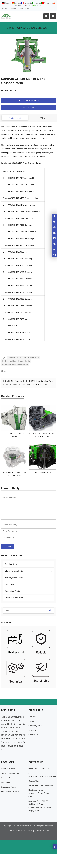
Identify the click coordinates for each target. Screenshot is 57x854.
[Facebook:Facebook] (54, 216)
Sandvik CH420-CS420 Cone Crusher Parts (34, 381)
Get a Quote (24, 9)
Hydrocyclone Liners (14, 577)
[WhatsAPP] (54, 249)
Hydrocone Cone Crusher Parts (16, 361)
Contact (13, 9)
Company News (35, 726)
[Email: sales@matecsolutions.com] (54, 254)
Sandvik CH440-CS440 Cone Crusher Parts (29, 385)
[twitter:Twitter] (54, 221)
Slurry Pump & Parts (14, 571)
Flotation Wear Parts (14, 598)
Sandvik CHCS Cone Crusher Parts (23, 357)
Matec (37, 781)
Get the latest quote (30, 101)
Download (32, 730)
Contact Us (33, 735)
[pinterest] (54, 227)
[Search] (50, 610)
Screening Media (12, 591)
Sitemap (30, 830)
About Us (32, 717)
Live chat (30, 107)
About (4, 9)
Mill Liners (9, 584)
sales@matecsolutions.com (45, 776)
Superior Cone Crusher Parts (15, 364)
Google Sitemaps (43, 830)
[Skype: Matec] (54, 243)
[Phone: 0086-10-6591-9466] (54, 238)
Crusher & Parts (12, 564)
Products (32, 721)
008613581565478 (47, 785)
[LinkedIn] (54, 232)
